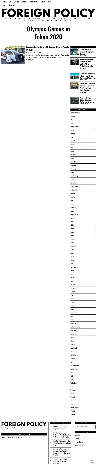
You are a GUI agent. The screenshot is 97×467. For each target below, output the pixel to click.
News (71, 316)
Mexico (72, 295)
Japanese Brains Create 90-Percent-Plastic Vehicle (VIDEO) (47, 48)
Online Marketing (75, 327)
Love (71, 281)
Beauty (72, 130)
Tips (71, 386)
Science (72, 358)
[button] (94, 427)
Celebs (72, 151)
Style (71, 376)
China (72, 158)
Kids (71, 263)
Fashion (72, 193)
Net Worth (73, 313)
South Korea (73, 369)
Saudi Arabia (74, 355)
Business (72, 141)
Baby (71, 123)
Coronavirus (73, 165)
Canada (72, 144)
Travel (72, 393)
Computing (73, 162)
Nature (72, 309)
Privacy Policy (79, 442)
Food (71, 200)
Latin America (74, 267)
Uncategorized (74, 407)
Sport (72, 372)
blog (71, 137)
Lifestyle (72, 277)
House (72, 232)
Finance (72, 197)
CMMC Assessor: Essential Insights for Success (87, 52)
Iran (71, 253)
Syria (71, 379)
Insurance (73, 246)
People (72, 337)
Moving (72, 302)
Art (71, 119)
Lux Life (39, 52)
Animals (72, 116)
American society (75, 112)
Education (73, 183)
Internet (72, 249)
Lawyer (72, 270)
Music (72, 306)
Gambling (73, 207)
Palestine (73, 330)
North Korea (73, 323)
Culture (72, 172)
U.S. (71, 404)
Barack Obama (74, 126)
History (72, 225)
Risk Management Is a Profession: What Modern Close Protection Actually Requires (87, 63)
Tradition (72, 390)
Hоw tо (72, 235)
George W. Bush (74, 214)
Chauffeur (73, 155)
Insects (72, 242)
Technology (73, 383)
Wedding (72, 411)
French (72, 204)
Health (72, 221)
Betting (72, 134)
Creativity (73, 169)
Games (72, 211)
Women (72, 414)
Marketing (73, 288)
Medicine (73, 292)
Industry (72, 239)
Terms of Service (79, 445)
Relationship (73, 348)
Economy (72, 179)
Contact (77, 438)
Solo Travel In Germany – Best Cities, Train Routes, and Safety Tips (87, 76)
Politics (72, 344)
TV (71, 400)
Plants (72, 341)
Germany (72, 218)
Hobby (72, 228)
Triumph (72, 397)
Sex (71, 362)
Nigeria (72, 320)
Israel (72, 256)
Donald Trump (74, 176)
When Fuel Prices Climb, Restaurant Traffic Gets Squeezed (87, 100)
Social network (74, 365)
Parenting (73, 334)
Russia (72, 351)
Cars (71, 148)
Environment (73, 190)
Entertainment (74, 186)
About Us (77, 435)
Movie (72, 299)
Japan (72, 260)
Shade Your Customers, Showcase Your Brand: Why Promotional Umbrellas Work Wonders (87, 87)
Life (71, 274)
